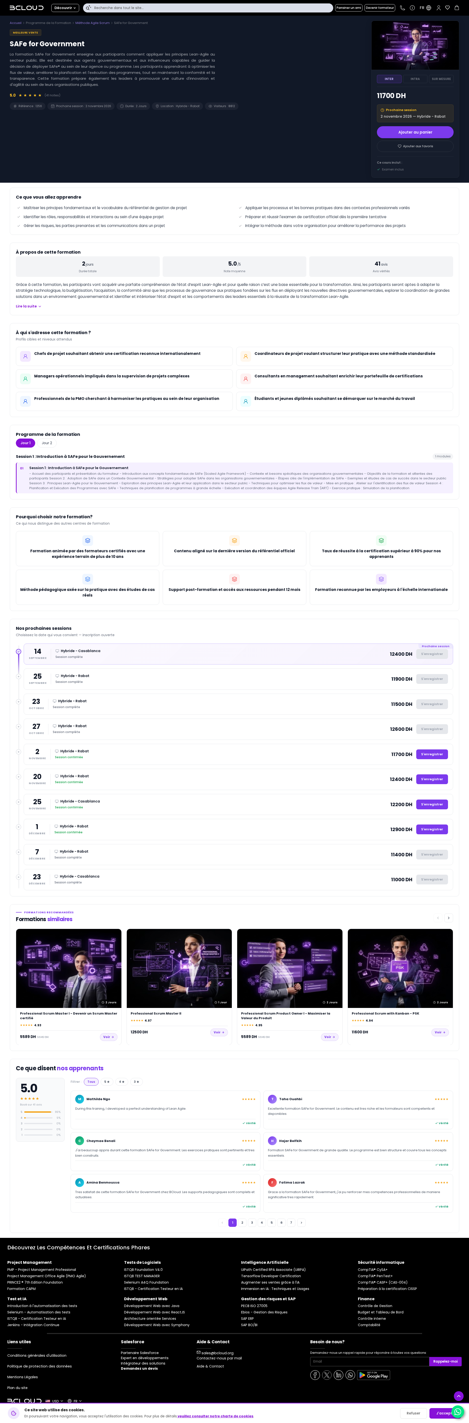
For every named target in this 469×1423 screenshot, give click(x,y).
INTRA (415, 79)
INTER (389, 79)
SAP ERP (247, 1318)
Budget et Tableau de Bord (381, 1312)
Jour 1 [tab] (26, 442)
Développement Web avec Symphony (157, 1325)
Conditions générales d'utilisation (36, 1355)
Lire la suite (26, 306)
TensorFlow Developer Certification (271, 1276)
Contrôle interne (372, 1318)
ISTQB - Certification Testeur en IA (153, 1289)
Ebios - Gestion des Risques (264, 1312)
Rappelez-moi (445, 1361)
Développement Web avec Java (151, 1306)
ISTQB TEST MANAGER (142, 1276)
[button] (439, 7)
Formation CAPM (21, 1289)
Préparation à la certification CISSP (387, 1289)
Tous (91, 1082)
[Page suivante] (301, 1223)
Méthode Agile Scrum (92, 23)
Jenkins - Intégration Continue (33, 1325)
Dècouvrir (63, 7)
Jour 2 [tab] (47, 442)
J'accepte (445, 1413)
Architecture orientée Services (150, 1318)
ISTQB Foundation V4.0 (143, 1269)
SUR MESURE (441, 79)
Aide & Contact (210, 1366)
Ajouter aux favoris (418, 146)
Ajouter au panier (415, 132)
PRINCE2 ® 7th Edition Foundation (35, 1282)
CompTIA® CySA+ (373, 1269)
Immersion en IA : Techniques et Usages (275, 1289)
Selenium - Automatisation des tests (38, 1312)
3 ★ (136, 1082)
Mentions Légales (22, 1377)
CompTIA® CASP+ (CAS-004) (383, 1282)
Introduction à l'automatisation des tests (42, 1306)
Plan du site (17, 1387)
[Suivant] (448, 918)
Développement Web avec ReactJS (154, 1312)
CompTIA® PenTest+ (375, 1276)
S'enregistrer (432, 754)
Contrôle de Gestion (375, 1306)
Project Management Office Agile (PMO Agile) (46, 1276)
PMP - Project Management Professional (41, 1269)
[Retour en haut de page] (459, 1396)
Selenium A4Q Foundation (146, 1282)
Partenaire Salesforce (140, 1352)
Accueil (15, 23)
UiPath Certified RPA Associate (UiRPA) (273, 1269)
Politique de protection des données (39, 1366)
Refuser (413, 1413)
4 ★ (122, 1082)
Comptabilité (369, 1325)
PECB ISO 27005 (254, 1306)
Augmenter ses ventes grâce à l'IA (270, 1282)
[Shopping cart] (456, 8)
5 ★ (107, 1082)
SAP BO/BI (249, 1325)
